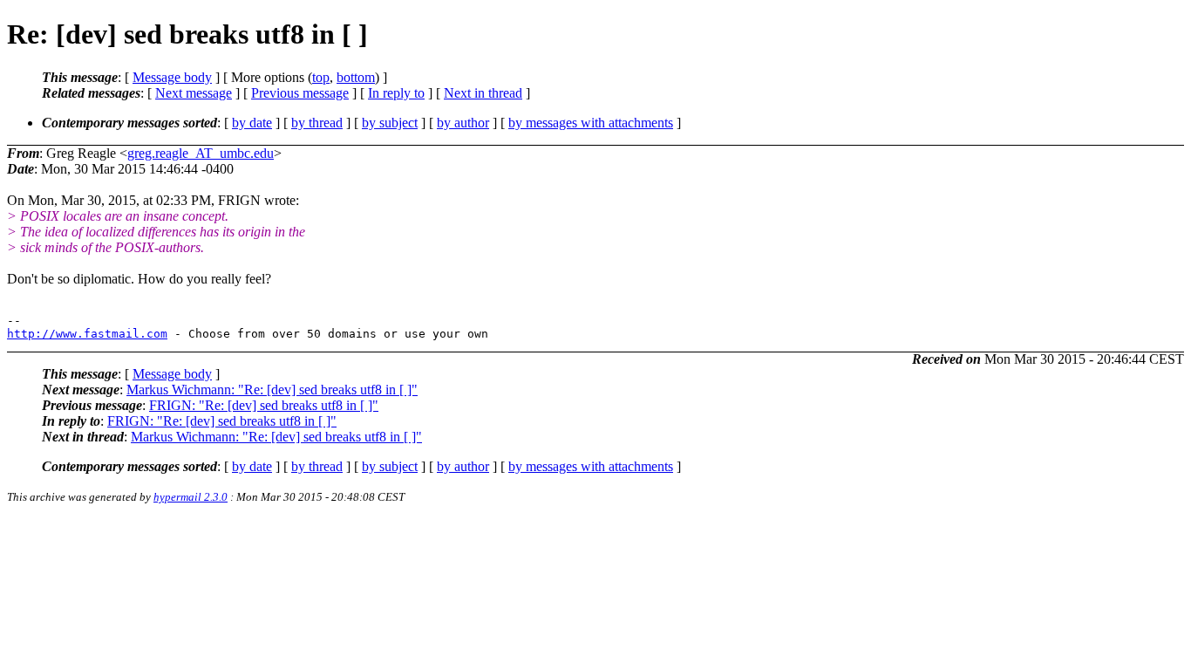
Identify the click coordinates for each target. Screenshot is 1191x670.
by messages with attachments (590, 122)
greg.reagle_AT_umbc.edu (200, 153)
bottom (356, 77)
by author (463, 122)
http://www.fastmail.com (87, 333)
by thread (317, 122)
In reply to (396, 92)
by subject (390, 122)
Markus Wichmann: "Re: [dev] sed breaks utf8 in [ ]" (272, 389)
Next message (193, 92)
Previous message (300, 92)
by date (252, 122)
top (321, 77)
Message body (172, 77)
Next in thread (483, 92)
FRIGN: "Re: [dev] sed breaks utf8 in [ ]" (263, 405)
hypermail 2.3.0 (190, 496)
